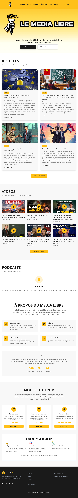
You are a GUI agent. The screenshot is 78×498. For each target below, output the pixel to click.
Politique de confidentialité (61, 476)
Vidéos (29, 4)
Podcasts (36, 4)
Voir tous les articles (39, 176)
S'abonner (39, 426)
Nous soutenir (53, 4)
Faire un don (13, 426)
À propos (44, 4)
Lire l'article (7, 118)
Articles (22, 4)
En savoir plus (64, 426)
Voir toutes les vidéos (39, 251)
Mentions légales (58, 473)
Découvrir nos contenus (47, 47)
